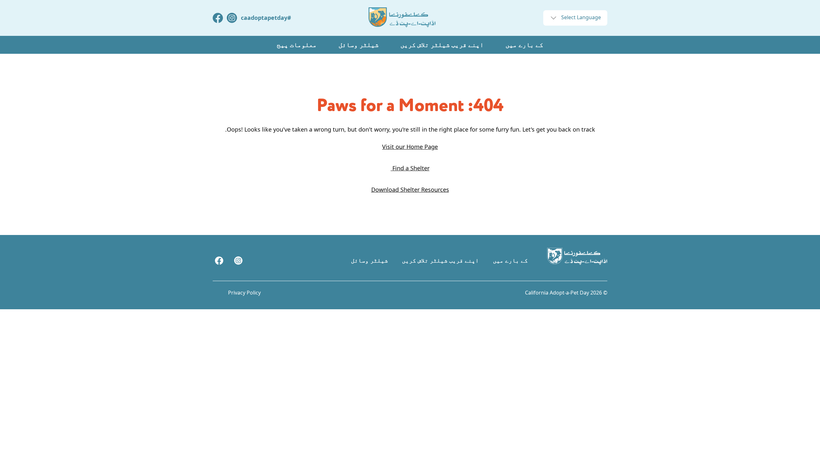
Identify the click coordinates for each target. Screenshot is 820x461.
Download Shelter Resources (410, 189)
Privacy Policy (244, 292)
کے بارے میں (524, 44)
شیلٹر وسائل (359, 44)
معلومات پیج (297, 44)
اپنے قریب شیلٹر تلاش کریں (442, 44)
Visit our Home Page (410, 146)
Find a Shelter (410, 168)
